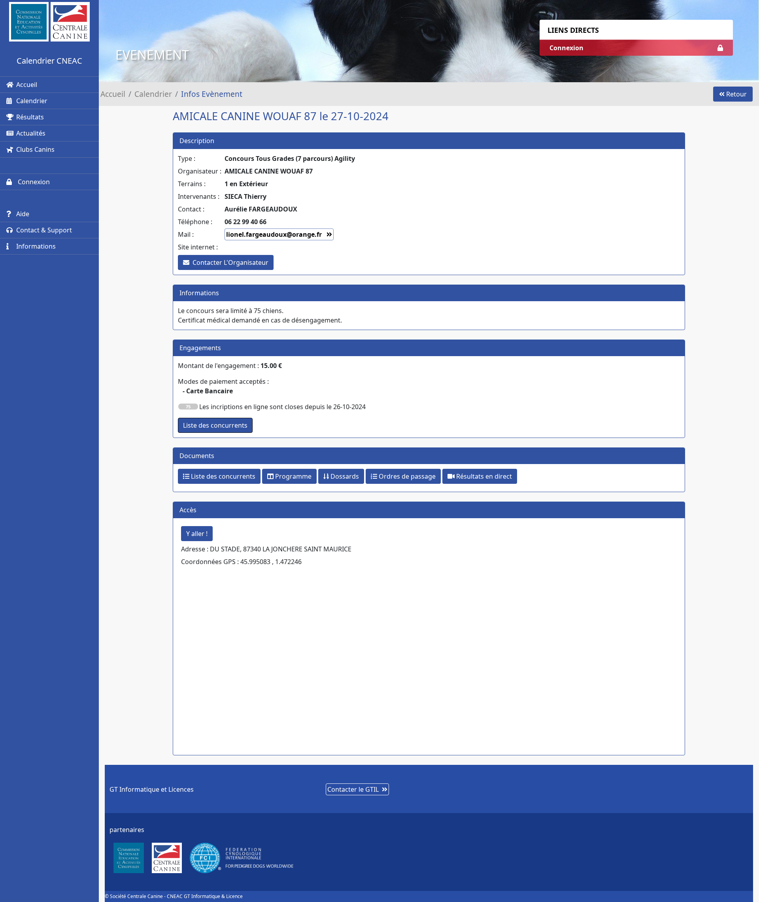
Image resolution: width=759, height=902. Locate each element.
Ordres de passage (406, 476)
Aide (22, 213)
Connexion (33, 181)
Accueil (26, 84)
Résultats (30, 117)
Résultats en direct (483, 476)
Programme (293, 476)
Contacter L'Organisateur (230, 262)
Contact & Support (44, 230)
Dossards (344, 476)
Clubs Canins (35, 149)
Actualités (30, 133)
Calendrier (31, 100)
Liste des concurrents (222, 476)
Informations (36, 246)
